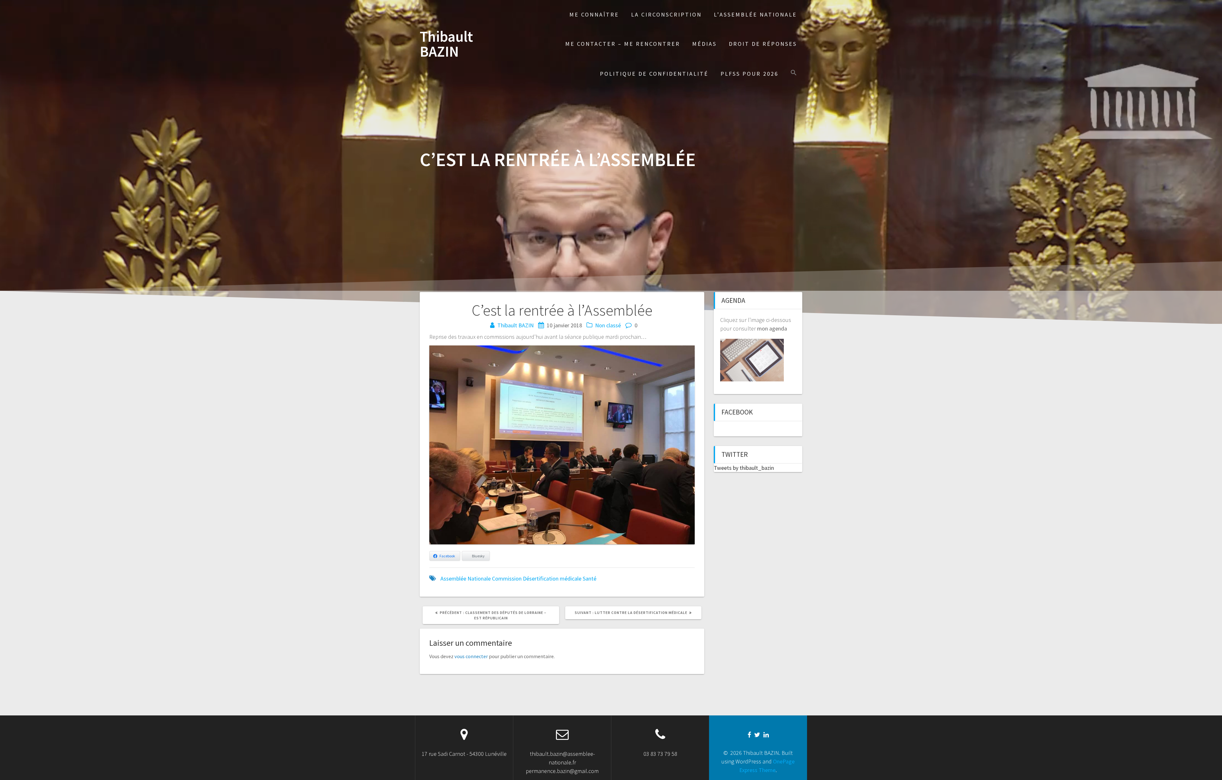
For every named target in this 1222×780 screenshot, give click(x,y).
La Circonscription (666, 14)
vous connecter (471, 656)
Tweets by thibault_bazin (744, 467)
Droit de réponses (763, 43)
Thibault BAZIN (446, 44)
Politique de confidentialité (654, 73)
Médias (704, 43)
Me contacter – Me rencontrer (622, 43)
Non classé (608, 325)
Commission (507, 578)
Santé (589, 578)
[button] (793, 73)
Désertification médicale (552, 578)
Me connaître (594, 14)
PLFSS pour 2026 (749, 73)
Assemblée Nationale (465, 578)
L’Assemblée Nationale (755, 14)
